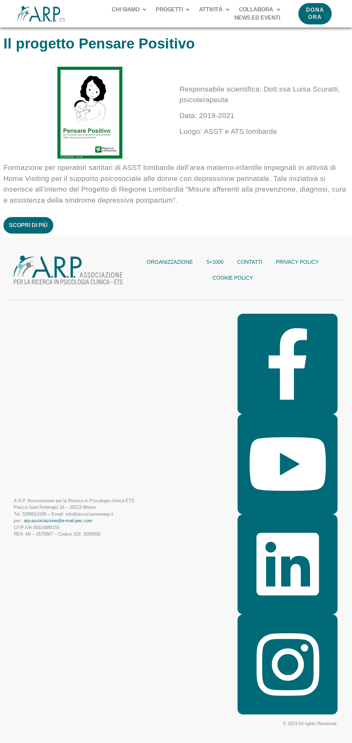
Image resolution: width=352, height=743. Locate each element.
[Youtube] (288, 464)
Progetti (169, 9)
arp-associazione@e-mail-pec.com (58, 520)
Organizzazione (170, 262)
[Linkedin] (288, 564)
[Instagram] (288, 664)
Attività (210, 9)
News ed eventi (257, 18)
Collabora (256, 9)
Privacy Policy (297, 262)
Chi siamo (125, 9)
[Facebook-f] (288, 364)
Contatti (249, 262)
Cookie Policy (232, 278)
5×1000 (215, 262)
